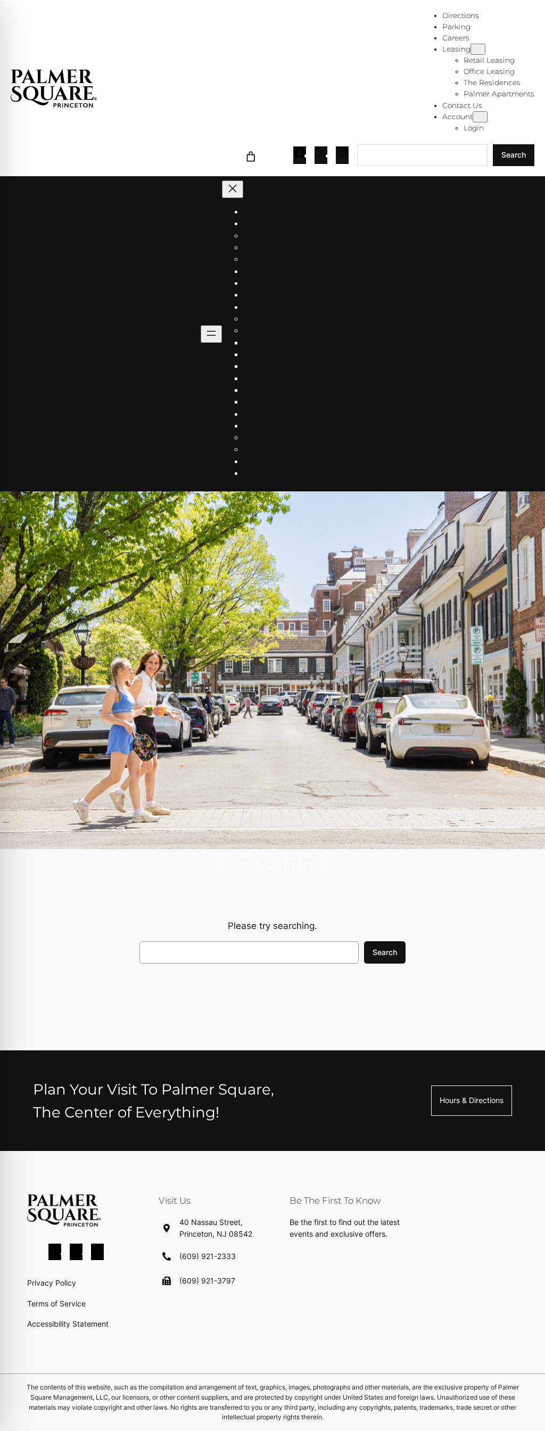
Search (513, 154)
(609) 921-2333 (207, 1256)
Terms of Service (56, 1303)
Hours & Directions (471, 1100)
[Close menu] (232, 189)
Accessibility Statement (68, 1323)
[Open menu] (211, 334)
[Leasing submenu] (477, 49)
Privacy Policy (51, 1282)
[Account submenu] (480, 116)
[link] (250, 155)
